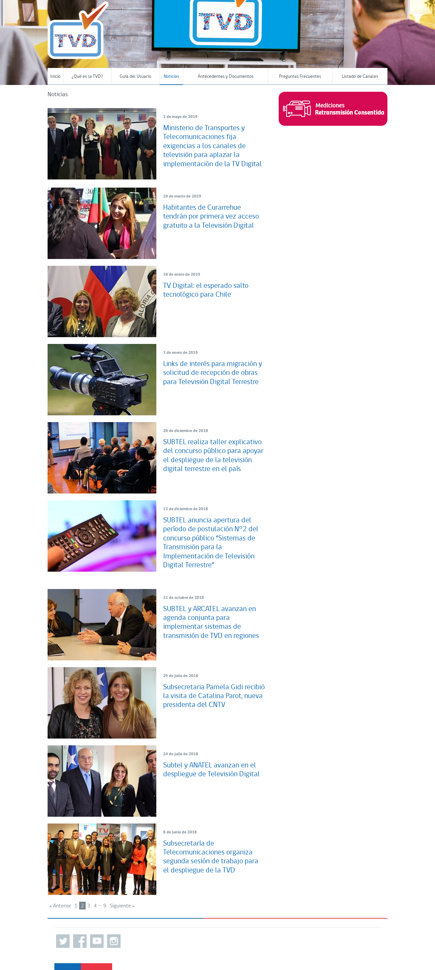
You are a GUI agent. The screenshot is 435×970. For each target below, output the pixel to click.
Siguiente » (122, 906)
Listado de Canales (360, 76)
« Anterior (60, 906)
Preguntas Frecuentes (300, 76)
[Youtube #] (97, 941)
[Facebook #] (80, 941)
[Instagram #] (114, 941)
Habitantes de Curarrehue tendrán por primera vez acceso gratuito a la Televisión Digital (211, 217)
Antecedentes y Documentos (226, 76)
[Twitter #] (63, 941)
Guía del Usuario (135, 76)
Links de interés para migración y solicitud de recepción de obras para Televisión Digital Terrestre (212, 373)
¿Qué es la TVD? (87, 76)
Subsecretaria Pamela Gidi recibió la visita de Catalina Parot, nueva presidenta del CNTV (214, 696)
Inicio (55, 76)
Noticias (171, 76)
